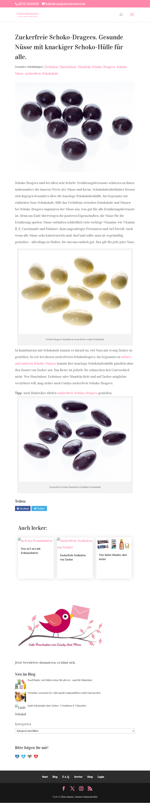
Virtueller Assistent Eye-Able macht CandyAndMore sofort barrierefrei (64, 692)
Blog (55, 776)
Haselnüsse (68, 67)
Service (78, 776)
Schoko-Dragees (103, 67)
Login (101, 776)
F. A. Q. (66, 776)
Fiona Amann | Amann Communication (79, 796)
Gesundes (20, 66)
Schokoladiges (35, 66)
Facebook (24, 508)
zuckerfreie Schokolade (41, 73)
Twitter (40, 508)
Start (45, 776)
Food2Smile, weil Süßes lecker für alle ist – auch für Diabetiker (60, 680)
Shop (90, 776)
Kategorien (23, 724)
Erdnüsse (52, 67)
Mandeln (84, 67)
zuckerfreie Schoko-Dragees (77, 393)
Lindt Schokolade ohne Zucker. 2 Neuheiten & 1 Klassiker (57, 705)
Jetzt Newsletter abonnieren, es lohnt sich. (45, 663)
